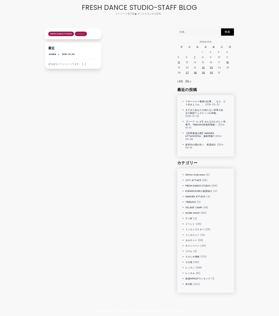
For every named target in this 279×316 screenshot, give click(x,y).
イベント (81, 33)
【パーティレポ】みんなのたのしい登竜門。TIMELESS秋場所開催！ (205, 123)
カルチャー (191, 240)
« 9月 (180, 81)
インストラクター (194, 229)
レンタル (190, 273)
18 (227, 62)
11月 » (188, 81)
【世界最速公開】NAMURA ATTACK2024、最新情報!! (199, 135)
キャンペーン (192, 245)
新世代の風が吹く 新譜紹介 (200, 144)
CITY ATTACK (193, 180)
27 (187, 72)
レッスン (190, 267)
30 (211, 72)
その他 (188, 262)
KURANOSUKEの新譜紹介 (198, 191)
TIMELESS (190, 202)
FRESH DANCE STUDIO (61, 33)
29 (203, 72)
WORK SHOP (192, 213)
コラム (188, 251)
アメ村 (188, 218)
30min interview (195, 174)
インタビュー (192, 235)
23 (211, 67)
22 (203, 67)
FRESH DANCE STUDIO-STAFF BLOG (139, 7)
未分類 (188, 284)
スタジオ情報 (192, 256)
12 (179, 62)
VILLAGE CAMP (193, 207)
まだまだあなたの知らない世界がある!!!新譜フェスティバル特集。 (204, 111)
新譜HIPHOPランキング (198, 278)
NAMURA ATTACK (195, 196)
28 (195, 72)
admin (52, 54)
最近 (51, 48)
